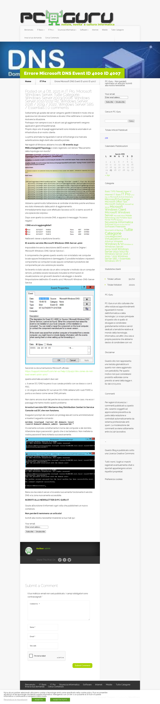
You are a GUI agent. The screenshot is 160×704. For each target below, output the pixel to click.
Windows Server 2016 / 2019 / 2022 (56, 103)
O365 (117, 218)
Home (28, 81)
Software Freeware (115, 226)
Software (83, 30)
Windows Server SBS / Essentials (117, 257)
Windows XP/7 (113, 261)
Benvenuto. (29, 30)
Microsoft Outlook (114, 204)
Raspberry (119, 220)
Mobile (105, 30)
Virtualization (112, 238)
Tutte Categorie (117, 30)
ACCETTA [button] (39, 700)
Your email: (30, 524)
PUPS (113, 219)
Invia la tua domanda (33, 37)
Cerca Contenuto (52, 37)
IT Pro (50, 30)
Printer (107, 220)
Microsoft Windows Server (117, 214)
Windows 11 (128, 244)
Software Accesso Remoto (122, 224)
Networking (110, 218)
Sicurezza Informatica (66, 30)
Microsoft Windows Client (115, 208)
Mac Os (107, 197)
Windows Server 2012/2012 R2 (57, 99)
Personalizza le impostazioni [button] (15, 699)
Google (60, 560)
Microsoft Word (119, 216)
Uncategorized (113, 236)
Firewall (119, 191)
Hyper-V (127, 191)
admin (47, 548)
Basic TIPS (110, 191)
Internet (95, 30)
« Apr (107, 175)
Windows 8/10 (114, 244)
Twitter (69, 560)
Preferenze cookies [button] (113, 479)
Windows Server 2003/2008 (48, 98)
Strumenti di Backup (114, 230)
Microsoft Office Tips (116, 201)
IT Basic (40, 30)
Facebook (64, 560)
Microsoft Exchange (117, 199)
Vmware (118, 241)
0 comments (58, 107)
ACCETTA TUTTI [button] (60, 700)
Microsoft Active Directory (121, 197)
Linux (132, 195)
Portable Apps (126, 218)
